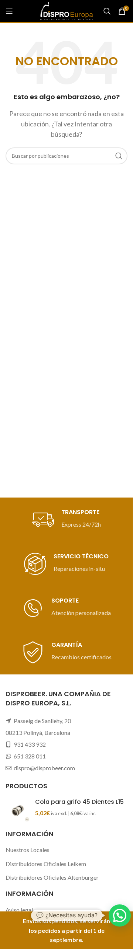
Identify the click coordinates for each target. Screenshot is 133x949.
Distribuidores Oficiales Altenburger (52, 877)
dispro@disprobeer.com (44, 767)
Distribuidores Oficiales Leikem (46, 863)
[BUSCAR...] (118, 155)
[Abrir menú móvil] (9, 11)
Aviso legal (19, 909)
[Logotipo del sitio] (66, 10)
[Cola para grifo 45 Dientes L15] (18, 810)
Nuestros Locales (28, 849)
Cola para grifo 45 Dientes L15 (79, 802)
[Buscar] (107, 11)
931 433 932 (30, 744)
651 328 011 (30, 756)
